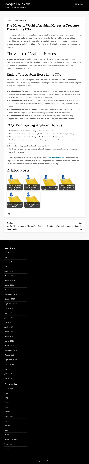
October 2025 (9, 299)
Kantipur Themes (53, 461)
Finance (7, 425)
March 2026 (9, 276)
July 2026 (8, 257)
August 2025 (9, 308)
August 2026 (9, 252)
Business (7, 411)
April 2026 (8, 271)
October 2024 (9, 355)
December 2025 (10, 290)
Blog (8, 213)
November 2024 (10, 350)
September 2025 (10, 303)
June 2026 (8, 262)
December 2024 (10, 345)
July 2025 (8, 313)
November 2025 (10, 294)
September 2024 (10, 359)
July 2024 (8, 369)
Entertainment (9, 416)
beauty (6, 393)
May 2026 (8, 266)
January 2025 (9, 341)
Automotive (8, 388)
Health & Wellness (11, 439)
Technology (8, 444)
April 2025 (8, 327)
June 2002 (8, 378)
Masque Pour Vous (17, 4)
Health (6, 435)
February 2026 (9, 280)
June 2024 (8, 373)
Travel (6, 449)
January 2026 (9, 285)
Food (6, 430)
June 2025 (8, 317)
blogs (6, 402)
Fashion (7, 421)
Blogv (6, 407)
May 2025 (8, 322)
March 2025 (9, 331)
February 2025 (9, 336)
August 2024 (9, 364)
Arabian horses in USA (56, 157)
